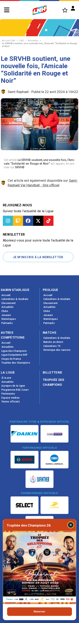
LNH (21, 40)
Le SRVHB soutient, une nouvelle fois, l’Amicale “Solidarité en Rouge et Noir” (39, 45)
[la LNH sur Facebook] (28, 221)
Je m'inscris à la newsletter (38, 257)
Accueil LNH (8, 40)
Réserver (39, 611)
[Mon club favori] (65, 10)
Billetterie (52, 372)
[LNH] (39, 10)
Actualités (33, 40)
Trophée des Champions (53, 382)
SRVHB (19, 167)
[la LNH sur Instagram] (8, 221)
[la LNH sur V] (38, 221)
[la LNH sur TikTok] (48, 221)
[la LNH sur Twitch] (18, 221)
